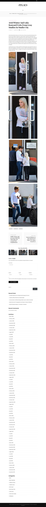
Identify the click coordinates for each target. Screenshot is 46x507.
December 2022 (12, 395)
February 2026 (11, 318)
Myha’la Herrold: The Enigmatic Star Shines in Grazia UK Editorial (20, 302)
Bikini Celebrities (12, 480)
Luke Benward (16, 228)
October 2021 (11, 426)
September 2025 (12, 329)
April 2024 (11, 359)
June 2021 (11, 435)
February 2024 (11, 363)
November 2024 (12, 352)
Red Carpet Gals (12, 489)
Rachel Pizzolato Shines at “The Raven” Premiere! (18, 304)
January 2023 (11, 393)
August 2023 (11, 377)
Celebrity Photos (12, 482)
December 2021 (12, 422)
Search (10, 287)
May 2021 (10, 438)
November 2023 (12, 370)
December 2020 (12, 444)
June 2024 (11, 354)
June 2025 (11, 336)
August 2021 (11, 431)
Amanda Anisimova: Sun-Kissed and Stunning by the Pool (19, 295)
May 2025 (11, 338)
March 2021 (11, 442)
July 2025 (11, 334)
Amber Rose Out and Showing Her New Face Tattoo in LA (12, 253)
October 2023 (11, 372)
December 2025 (12, 323)
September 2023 (12, 375)
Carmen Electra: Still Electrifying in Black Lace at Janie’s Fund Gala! (21, 299)
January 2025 (11, 347)
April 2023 (11, 386)
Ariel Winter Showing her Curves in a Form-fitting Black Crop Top (23, 253)
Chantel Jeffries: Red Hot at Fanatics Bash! (16, 297)
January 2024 (11, 366)
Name (10, 272)
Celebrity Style (12, 484)
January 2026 (11, 320)
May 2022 (11, 411)
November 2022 (12, 397)
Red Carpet (11, 487)
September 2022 (12, 402)
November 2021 (12, 424)
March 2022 (11, 415)
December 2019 (12, 469)
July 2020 (11, 453)
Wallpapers (11, 496)
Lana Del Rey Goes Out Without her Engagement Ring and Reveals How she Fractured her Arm (33, 252)
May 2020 (11, 458)
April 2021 (11, 440)
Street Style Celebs (12, 20)
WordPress (23, 505)
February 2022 (11, 417)
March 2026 (11, 316)
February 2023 (11, 390)
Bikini (10, 477)
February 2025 (11, 345)
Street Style (20, 228)
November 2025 (12, 325)
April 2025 (11, 341)
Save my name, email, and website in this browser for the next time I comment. (23, 278)
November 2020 (12, 447)
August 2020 (11, 451)
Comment (10, 262)
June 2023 (11, 381)
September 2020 (12, 449)
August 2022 (11, 404)
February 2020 (11, 465)
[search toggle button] (36, 0)
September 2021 (12, 429)
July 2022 (11, 406)
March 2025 (11, 343)
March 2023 (11, 388)
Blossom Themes (30, 504)
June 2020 (11, 456)
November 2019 (12, 472)
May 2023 (11, 384)
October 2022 (11, 399)
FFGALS (23, 4)
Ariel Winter (10, 228)
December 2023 (12, 368)
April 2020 (11, 460)
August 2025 (11, 332)
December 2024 (12, 350)
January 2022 (11, 420)
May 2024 (11, 357)
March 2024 (11, 361)
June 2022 (11, 408)
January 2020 (11, 467)
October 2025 (11, 327)
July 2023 (11, 379)
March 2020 (11, 463)
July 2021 (10, 433)
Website (30, 272)
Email (20, 272)
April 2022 (11, 413)
